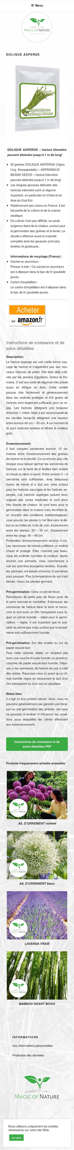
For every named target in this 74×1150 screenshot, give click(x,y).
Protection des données (28, 1055)
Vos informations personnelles (32, 1045)
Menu (39, 5)
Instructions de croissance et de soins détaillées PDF (37, 744)
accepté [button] (16, 1138)
